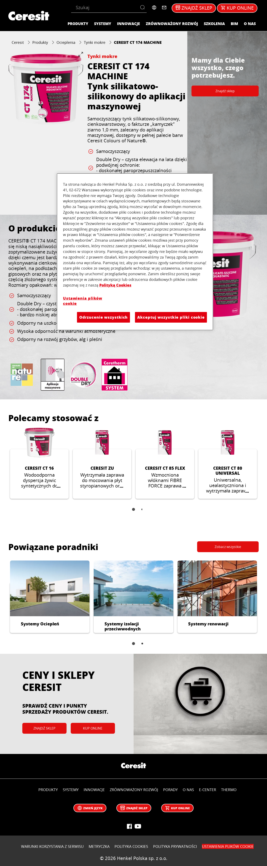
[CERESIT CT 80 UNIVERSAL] (227, 463)
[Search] (143, 8)
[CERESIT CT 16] (39, 463)
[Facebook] (129, 826)
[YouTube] (138, 826)
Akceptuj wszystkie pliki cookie (171, 317)
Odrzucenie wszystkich (103, 317)
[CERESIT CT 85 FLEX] (165, 463)
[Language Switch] (154, 7)
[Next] (263, 466)
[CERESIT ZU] (102, 463)
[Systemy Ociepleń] (49, 597)
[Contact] (164, 7)
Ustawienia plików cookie (82, 300)
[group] (45, 89)
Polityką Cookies (115, 285)
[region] (135, 251)
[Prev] (3, 466)
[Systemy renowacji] (217, 597)
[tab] (133, 509)
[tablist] (133, 512)
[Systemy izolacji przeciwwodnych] (133, 597)
